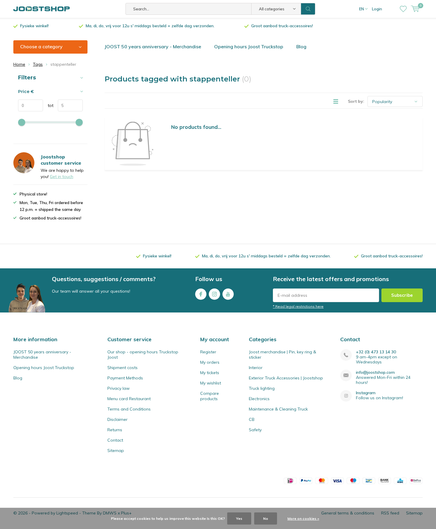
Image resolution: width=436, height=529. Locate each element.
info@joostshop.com (375, 372)
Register (208, 352)
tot (48, 105)
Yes (239, 518)
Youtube (228, 294)
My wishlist (210, 383)
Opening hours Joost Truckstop (248, 46)
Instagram (214, 294)
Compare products (209, 396)
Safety (255, 429)
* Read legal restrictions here (298, 306)
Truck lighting (262, 388)
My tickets (209, 372)
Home (19, 64)
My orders (209, 362)
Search (308, 9)
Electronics (259, 398)
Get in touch (61, 176)
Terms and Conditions (129, 409)
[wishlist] (403, 9)
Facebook (200, 294)
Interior (255, 367)
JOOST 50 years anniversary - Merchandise (152, 46)
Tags (38, 64)
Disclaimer (117, 419)
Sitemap (115, 450)
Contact (115, 440)
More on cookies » (303, 518)
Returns (114, 429)
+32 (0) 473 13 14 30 (376, 352)
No (265, 518)
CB (251, 419)
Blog (301, 46)
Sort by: (356, 101)
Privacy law (118, 388)
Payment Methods (125, 378)
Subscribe (402, 295)
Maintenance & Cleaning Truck (278, 409)
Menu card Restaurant (129, 398)
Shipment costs (122, 367)
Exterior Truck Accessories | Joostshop (286, 378)
